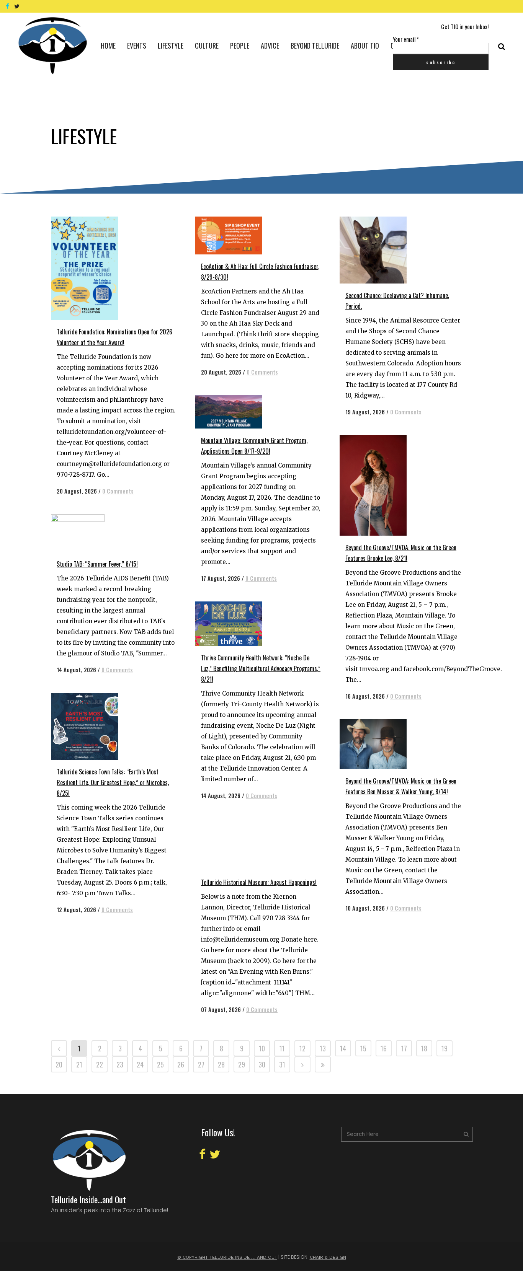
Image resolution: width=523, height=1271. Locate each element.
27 (201, 1064)
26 (180, 1064)
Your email (406, 39)
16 (384, 1048)
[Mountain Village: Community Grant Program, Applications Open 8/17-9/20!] (237, 412)
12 (302, 1048)
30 (261, 1064)
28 (221, 1064)
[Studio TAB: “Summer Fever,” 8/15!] (93, 533)
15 (363, 1048)
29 (241, 1064)
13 (323, 1048)
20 (59, 1064)
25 (160, 1064)
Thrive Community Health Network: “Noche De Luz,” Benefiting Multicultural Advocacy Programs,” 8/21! (260, 668)
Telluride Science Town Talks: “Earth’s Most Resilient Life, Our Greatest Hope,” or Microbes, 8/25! (113, 782)
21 (79, 1064)
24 (140, 1064)
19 (444, 1048)
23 (119, 1064)
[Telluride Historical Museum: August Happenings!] (237, 844)
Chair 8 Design (328, 1257)
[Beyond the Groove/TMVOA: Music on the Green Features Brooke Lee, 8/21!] (381, 485)
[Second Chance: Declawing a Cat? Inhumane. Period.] (381, 250)
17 (404, 1048)
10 (262, 1048)
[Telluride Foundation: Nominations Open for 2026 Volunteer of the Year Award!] (93, 268)
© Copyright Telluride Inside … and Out (227, 1257)
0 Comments (118, 491)
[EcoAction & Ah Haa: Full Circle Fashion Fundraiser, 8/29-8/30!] (237, 235)
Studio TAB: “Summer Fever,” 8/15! (97, 564)
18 (424, 1048)
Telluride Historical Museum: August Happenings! (259, 882)
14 (343, 1048)
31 (282, 1064)
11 (282, 1048)
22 (99, 1064)
